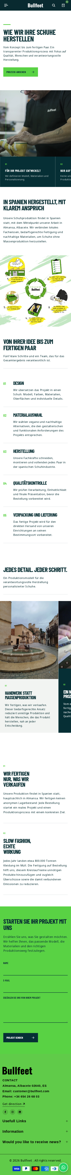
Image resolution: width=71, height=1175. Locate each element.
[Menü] (6, 5)
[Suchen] (53, 5)
